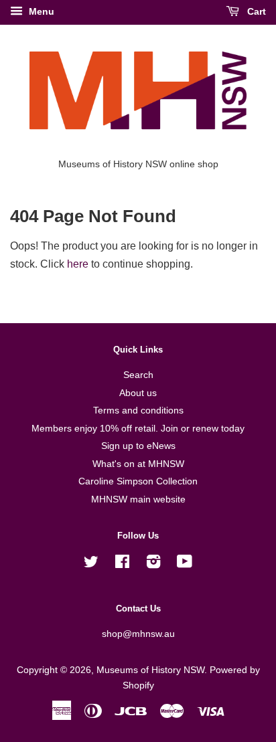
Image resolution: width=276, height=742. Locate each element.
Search (138, 375)
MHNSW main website (138, 499)
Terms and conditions (138, 410)
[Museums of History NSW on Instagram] (153, 564)
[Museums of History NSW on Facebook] (122, 564)
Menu (40, 11)
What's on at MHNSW (138, 464)
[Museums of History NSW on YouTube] (184, 564)
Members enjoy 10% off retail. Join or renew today (138, 429)
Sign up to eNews (138, 446)
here (77, 264)
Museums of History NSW (150, 670)
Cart (255, 11)
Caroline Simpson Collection (138, 481)
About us (138, 393)
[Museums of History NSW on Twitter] (91, 564)
